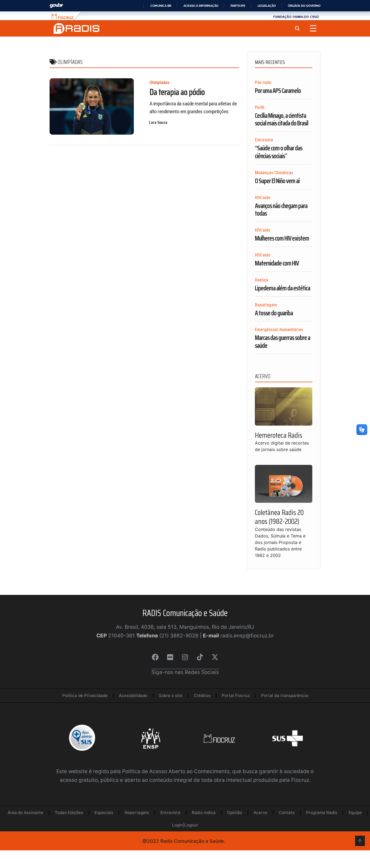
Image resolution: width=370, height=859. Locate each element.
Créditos (202, 695)
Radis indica (204, 812)
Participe (238, 6)
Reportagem (266, 304)
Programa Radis (321, 812)
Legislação (267, 6)
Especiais (104, 812)
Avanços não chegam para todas (281, 210)
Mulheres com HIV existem (282, 238)
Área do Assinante (25, 812)
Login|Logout (185, 825)
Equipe (355, 812)
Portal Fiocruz (236, 695)
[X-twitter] (215, 657)
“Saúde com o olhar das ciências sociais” (278, 152)
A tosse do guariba (274, 313)
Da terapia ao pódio (177, 92)
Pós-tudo (263, 82)
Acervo (260, 812)
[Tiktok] (200, 657)
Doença (261, 280)
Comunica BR (160, 6)
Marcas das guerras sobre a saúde (282, 342)
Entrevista (264, 139)
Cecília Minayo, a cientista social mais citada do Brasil (281, 120)
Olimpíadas (160, 82)
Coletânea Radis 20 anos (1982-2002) (279, 517)
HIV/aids (262, 197)
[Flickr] (170, 657)
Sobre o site (170, 695)
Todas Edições (69, 812)
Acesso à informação (200, 6)
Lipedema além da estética (282, 288)
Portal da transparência (284, 695)
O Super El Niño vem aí (277, 181)
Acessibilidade (133, 695)
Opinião (234, 812)
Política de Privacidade (85, 695)
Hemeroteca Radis (278, 435)
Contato (287, 812)
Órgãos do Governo (304, 6)
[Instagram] (185, 657)
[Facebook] (155, 657)
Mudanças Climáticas (274, 172)
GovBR (56, 5)
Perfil (259, 107)
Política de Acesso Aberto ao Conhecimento (175, 771)
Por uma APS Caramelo (278, 91)
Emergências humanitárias (279, 329)
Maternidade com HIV (277, 263)
